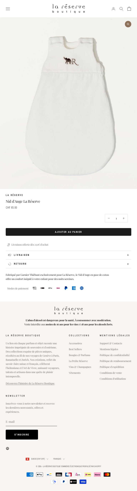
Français (57, 459)
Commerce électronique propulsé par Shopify (81, 466)
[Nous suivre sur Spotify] (7, 448)
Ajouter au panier (68, 232)
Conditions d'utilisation (113, 378)
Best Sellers (75, 349)
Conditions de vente (111, 372)
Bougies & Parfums (79, 355)
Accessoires (75, 343)
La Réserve (14, 195)
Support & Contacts (111, 343)
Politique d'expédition (112, 367)
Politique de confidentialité (115, 355)
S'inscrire (21, 434)
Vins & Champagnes (80, 367)
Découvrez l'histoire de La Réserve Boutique (30, 383)
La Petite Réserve (78, 361)
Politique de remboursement (115, 361)
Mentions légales (109, 349)
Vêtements (74, 372)
